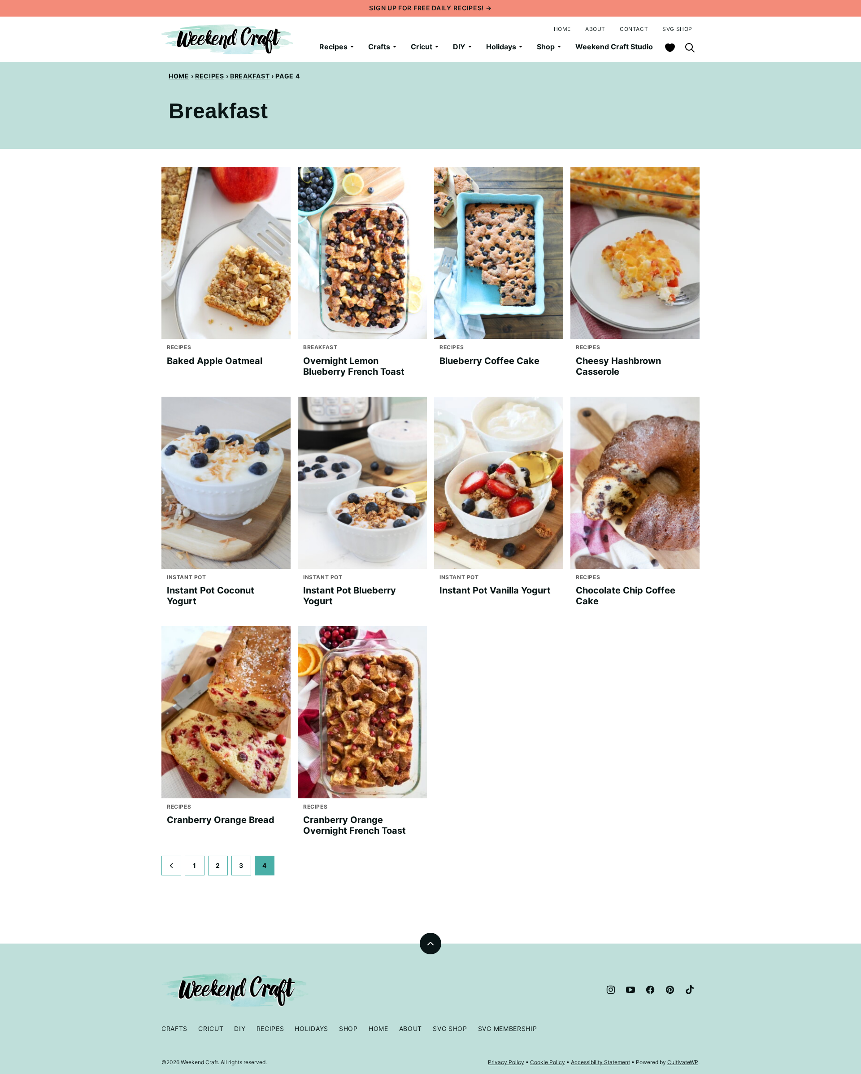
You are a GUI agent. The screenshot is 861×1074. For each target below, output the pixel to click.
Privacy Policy (506, 1062)
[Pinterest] (670, 990)
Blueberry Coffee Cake (489, 360)
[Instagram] (611, 990)
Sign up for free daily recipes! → (430, 8)
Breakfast (250, 76)
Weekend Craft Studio (614, 46)
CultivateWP (682, 1062)
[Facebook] (650, 990)
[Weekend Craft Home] (228, 39)
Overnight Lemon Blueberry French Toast (353, 366)
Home (562, 29)
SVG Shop (677, 29)
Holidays (501, 46)
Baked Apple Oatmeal (214, 360)
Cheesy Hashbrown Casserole (618, 366)
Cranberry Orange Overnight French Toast (354, 825)
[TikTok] (690, 990)
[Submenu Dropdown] (352, 46)
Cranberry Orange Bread (220, 819)
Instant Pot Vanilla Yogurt (495, 590)
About (595, 29)
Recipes (333, 46)
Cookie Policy (547, 1062)
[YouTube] (630, 990)
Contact (634, 29)
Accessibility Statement (600, 1062)
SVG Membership (507, 1028)
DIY (459, 46)
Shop (546, 46)
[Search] (690, 47)
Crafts (379, 46)
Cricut (421, 46)
